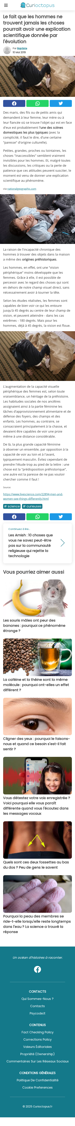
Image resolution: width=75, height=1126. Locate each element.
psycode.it (37, 1013)
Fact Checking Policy (38, 1032)
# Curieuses (32, 506)
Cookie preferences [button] (37, 1087)
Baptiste (22, 48)
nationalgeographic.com (21, 188)
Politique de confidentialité (37, 1080)
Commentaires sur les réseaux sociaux (37, 1061)
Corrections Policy (37, 1039)
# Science (12, 506)
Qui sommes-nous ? (37, 999)
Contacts (37, 1006)
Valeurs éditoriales (37, 1047)
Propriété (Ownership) (37, 1054)
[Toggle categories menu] (6, 5)
